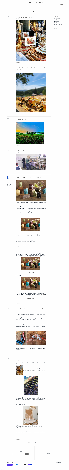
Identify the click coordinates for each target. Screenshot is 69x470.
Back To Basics (56, 30)
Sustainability (40, 6)
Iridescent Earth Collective (22, 119)
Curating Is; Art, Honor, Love (58, 24)
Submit (27, 453)
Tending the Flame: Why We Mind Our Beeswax (28, 177)
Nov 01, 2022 (17, 178)
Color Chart (48, 451)
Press (35, 6)
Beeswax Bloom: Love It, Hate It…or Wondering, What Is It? (30, 310)
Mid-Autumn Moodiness (57, 27)
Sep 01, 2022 (17, 360)
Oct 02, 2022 (17, 312)
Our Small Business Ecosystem (24, 17)
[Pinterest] (12, 462)
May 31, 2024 (17, 152)
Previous (29, 442)
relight (10, 186)
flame (9, 185)
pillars (8, 186)
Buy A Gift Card (49, 452)
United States (58, 462)
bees (7, 70)
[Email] (60, 4)
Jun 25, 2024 (17, 120)
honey (8, 70)
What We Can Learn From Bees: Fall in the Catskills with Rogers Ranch (30, 68)
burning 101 (8, 184)
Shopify (19, 467)
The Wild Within (20, 151)
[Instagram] (62, 4)
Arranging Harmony (56, 21)
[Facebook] (61, 4)
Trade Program (48, 454)
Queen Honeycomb (21, 359)
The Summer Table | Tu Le (57, 18)
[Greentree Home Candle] (34, 2)
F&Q (48, 457)
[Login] (66, 4)
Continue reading (18, 62)
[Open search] (1, 4)
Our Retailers (48, 453)
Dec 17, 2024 (17, 18)
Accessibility (48, 448)
